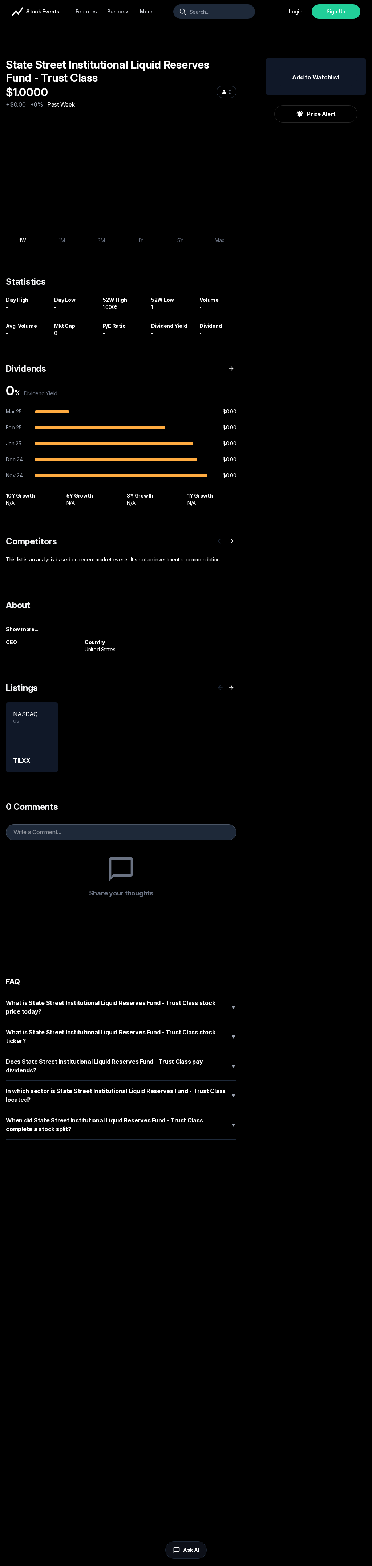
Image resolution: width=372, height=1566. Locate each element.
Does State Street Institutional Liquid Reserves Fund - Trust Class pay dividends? (121, 1066)
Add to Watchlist (315, 77)
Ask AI (191, 1550)
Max (220, 240)
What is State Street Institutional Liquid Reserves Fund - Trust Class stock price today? (121, 1007)
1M (62, 240)
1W (22, 240)
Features (86, 11)
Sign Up (336, 11)
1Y (140, 240)
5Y (180, 240)
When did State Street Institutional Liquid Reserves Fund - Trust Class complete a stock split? (121, 1125)
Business (118, 11)
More (146, 11)
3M (101, 240)
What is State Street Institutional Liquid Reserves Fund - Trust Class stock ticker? (121, 1036)
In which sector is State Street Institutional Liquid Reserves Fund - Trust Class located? (121, 1095)
